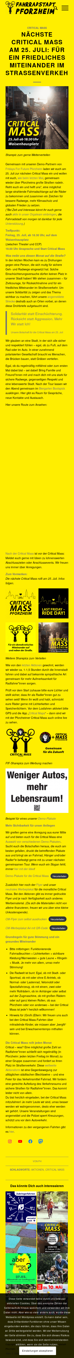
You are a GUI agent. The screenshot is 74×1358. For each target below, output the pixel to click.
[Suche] (54, 8)
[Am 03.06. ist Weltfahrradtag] (52, 1206)
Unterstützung (14, 224)
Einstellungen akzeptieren (37, 1350)
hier (11, 1131)
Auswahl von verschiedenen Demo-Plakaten (33, 842)
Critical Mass (37, 28)
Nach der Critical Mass (20, 553)
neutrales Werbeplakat (20, 889)
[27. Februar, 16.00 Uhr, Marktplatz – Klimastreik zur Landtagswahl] (21, 1268)
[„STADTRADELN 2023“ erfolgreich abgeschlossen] (52, 1268)
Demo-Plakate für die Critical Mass (27, 876)
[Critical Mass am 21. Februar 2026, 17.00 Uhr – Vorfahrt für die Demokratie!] (52, 1237)
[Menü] (63, 8)
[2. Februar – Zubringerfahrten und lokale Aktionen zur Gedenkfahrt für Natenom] (21, 1206)
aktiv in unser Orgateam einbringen (34, 214)
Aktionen (37, 1169)
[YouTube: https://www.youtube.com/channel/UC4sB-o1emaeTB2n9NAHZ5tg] (20, 1141)
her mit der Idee (24, 869)
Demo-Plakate (47, 818)
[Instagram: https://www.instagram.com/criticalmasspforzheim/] (9, 1141)
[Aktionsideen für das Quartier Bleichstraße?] (21, 1237)
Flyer (39, 885)
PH (39, 1161)
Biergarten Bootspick (52, 388)
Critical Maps (37, 713)
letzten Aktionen (32, 665)
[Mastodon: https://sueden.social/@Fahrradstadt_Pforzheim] (40, 1141)
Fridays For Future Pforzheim (24, 169)
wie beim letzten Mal (30, 178)
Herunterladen (59, 876)
